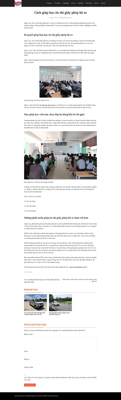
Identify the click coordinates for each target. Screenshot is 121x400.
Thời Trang (89, 3)
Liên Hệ (103, 3)
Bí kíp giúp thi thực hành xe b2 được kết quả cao (59, 313)
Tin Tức (96, 3)
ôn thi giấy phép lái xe (48, 105)
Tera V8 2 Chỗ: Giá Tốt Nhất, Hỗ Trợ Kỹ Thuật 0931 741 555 (34, 313)
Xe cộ (30, 272)
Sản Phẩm (80, 3)
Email (27, 359)
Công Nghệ (66, 3)
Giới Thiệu (57, 3)
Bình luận (29, 334)
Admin (51, 17)
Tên (26, 351)
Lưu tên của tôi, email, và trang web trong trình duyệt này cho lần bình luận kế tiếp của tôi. (60, 379)
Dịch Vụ (73, 3)
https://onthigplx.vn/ (76, 267)
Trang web (28, 367)
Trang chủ (49, 3)
